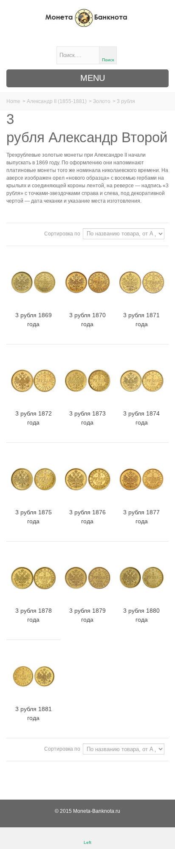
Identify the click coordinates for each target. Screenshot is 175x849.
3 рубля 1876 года (87, 517)
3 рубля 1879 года (87, 615)
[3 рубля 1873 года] (87, 381)
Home (13, 101)
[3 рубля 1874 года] (141, 381)
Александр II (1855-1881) (57, 101)
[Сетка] (16, 233)
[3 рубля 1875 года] (33, 479)
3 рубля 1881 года (33, 713)
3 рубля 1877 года (141, 517)
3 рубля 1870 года (87, 319)
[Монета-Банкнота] (87, 18)
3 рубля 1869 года (33, 319)
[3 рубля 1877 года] (141, 479)
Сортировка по (62, 234)
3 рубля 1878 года (33, 615)
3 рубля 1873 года (87, 418)
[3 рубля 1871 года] (141, 282)
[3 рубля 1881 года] (33, 676)
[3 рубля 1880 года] (141, 578)
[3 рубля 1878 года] (33, 578)
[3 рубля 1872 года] (33, 381)
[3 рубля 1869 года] (33, 282)
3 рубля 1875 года (33, 517)
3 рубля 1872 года (33, 418)
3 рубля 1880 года (141, 615)
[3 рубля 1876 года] (87, 479)
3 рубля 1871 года (141, 319)
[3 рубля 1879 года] (87, 578)
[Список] (26, 233)
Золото (101, 101)
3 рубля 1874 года (141, 418)
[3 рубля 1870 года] (87, 282)
